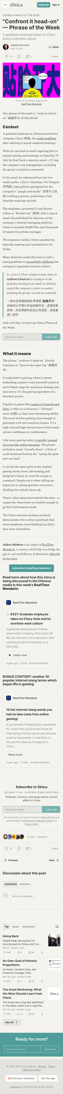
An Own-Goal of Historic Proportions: (20, 963)
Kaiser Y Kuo (17, 948)
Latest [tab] (15, 926)
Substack (15, 1086)
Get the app (48, 1078)
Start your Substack (22, 1078)
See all (9, 1022)
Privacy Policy (31, 824)
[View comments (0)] (19, 56)
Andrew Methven (20, 45)
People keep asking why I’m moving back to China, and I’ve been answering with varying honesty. (20, 942)
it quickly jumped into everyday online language (30, 442)
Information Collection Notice (37, 820)
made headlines (46, 138)
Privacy (42, 1066)
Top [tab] (7, 926)
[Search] (57, 926)
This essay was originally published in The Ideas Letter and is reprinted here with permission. (23, 1003)
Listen (55, 46)
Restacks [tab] (25, 884)
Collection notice (31, 1069)
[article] (31, 944)
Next (52, 860)
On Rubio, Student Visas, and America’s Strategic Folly (19, 971)
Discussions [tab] (28, 926)
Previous (13, 860)
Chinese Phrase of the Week (21, 15)
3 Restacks (42, 836)
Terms (51, 1066)
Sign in (56, 4)
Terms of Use (47, 817)
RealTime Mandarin (31, 104)
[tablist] (17, 884)
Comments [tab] (11, 884)
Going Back (11, 936)
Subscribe (43, 4)
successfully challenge (40, 262)
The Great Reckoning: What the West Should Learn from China (22, 993)
